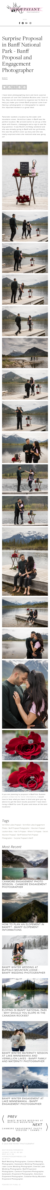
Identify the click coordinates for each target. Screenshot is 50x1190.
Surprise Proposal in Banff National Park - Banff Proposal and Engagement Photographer (22, 54)
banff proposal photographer (19, 828)
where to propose (34, 831)
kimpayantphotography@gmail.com (14, 1156)
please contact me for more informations (19, 797)
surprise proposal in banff (23, 838)
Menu (25, 19)
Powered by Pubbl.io (11, 1185)
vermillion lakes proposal (11, 825)
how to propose (20, 831)
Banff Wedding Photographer (12, 1150)
